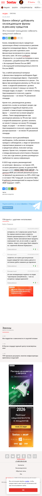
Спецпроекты (26, 7)
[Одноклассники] (15, 38)
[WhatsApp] (9, 38)
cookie (27, 481)
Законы (6, 328)
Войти (4, 224)
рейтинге (7, 180)
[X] (12, 38)
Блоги (15, 7)
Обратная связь (21, 471)
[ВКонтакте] (3, 38)
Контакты (21, 465)
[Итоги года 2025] (23, 2)
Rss (21, 474)
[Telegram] (6, 38)
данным (5, 173)
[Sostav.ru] (12, 2)
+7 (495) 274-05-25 (21, 461)
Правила (10, 224)
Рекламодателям (21, 468)
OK (23, 490)
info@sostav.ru (21, 459)
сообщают (26, 56)
